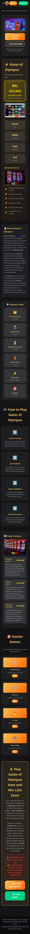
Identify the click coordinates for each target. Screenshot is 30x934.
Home (3, 11)
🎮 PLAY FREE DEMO (15, 44)
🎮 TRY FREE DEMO (15, 896)
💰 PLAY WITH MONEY (15, 37)
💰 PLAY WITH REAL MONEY (15, 885)
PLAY (15, 676)
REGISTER (23, 3)
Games (9, 11)
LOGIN (13, 3)
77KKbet (17, 236)
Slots (13, 11)
